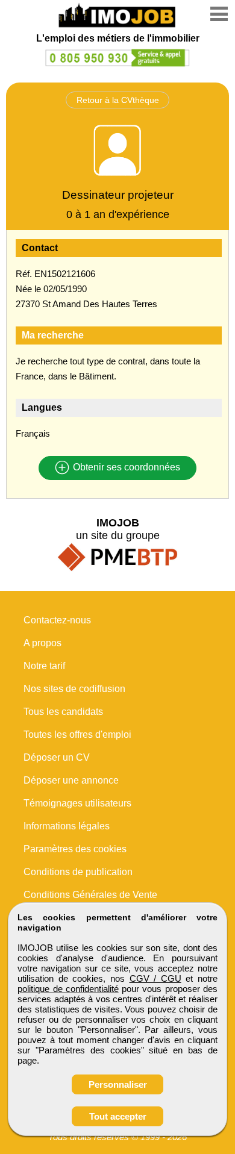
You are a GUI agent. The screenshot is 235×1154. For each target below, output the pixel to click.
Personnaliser (118, 1084)
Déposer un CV (57, 757)
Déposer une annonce (71, 780)
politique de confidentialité (68, 989)
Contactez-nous (57, 620)
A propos (42, 643)
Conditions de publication (78, 872)
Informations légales (67, 826)
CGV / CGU (155, 978)
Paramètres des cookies (75, 849)
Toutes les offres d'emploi (77, 734)
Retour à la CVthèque (118, 100)
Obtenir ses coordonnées (125, 468)
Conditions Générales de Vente (90, 895)
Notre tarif (44, 666)
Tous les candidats (63, 711)
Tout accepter (117, 1116)
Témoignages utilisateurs (77, 803)
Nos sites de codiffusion (74, 689)
